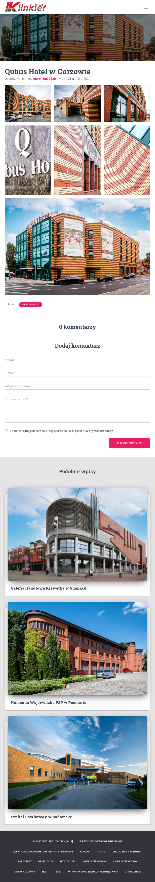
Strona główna (24, 871)
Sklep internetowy (94, 861)
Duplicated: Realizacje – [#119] (53, 841)
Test (45, 871)
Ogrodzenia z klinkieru (126, 851)
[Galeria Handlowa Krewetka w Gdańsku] (77, 534)
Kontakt (85, 851)
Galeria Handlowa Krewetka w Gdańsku (48, 588)
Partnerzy (25, 861)
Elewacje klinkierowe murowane (101, 841)
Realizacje (45, 861)
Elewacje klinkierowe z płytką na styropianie (43, 851)
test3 (58, 871)
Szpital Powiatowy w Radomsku (41, 816)
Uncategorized (30, 304)
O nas (101, 851)
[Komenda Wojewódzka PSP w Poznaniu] (77, 648)
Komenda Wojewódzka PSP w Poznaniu (48, 702)
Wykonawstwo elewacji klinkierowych (93, 871)
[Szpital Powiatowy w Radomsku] (77, 762)
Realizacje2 (67, 861)
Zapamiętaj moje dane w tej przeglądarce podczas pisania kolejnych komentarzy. (61, 430)
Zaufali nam (133, 871)
